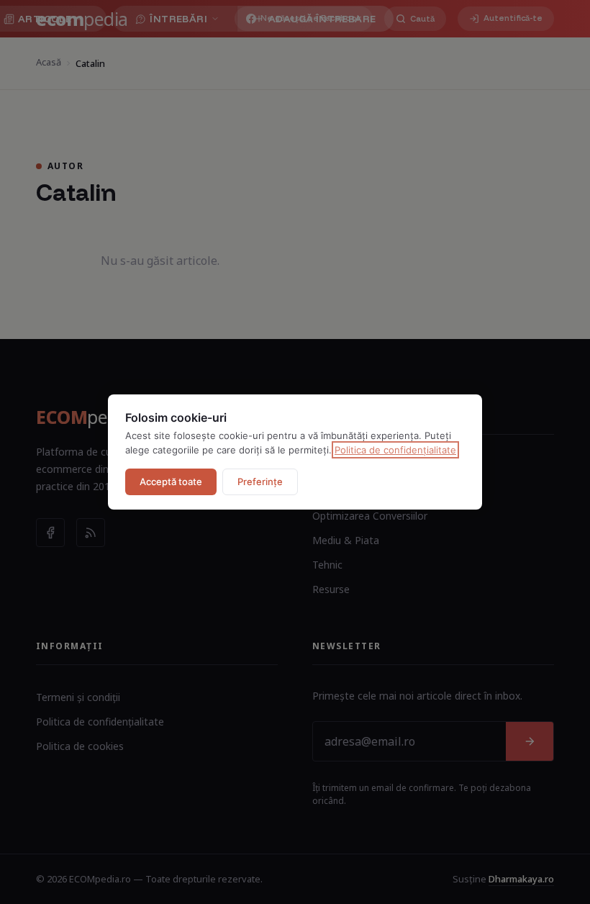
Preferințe (260, 481)
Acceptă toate (171, 481)
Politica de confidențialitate (395, 450)
